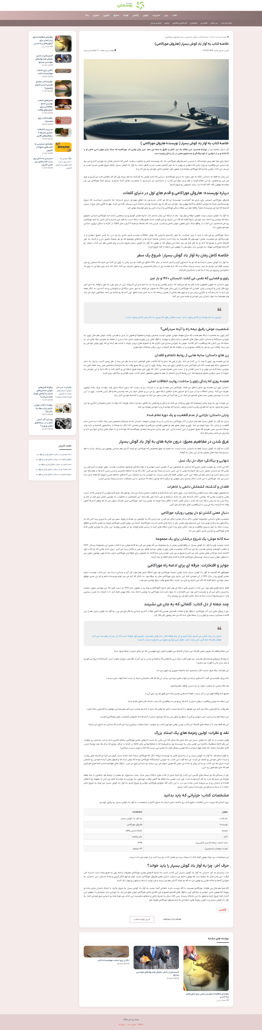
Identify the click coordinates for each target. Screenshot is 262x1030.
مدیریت (156, 15)
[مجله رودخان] (131, 5)
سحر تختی (67, 464)
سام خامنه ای (66, 469)
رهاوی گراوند (66, 459)
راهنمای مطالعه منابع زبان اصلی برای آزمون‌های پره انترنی (43, 40)
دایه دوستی (67, 454)
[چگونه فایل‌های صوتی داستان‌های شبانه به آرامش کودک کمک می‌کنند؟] (63, 392)
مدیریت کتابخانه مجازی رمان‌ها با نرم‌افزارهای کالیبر (45, 132)
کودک (125, 15)
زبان (166, 15)
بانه (87, 15)
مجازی (96, 15)
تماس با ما (132, 1024)
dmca (140, 1024)
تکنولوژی (193, 23)
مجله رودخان (226, 23)
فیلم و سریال (156, 23)
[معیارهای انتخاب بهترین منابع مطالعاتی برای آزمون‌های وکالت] (63, 104)
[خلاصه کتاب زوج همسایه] (63, 121)
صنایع (116, 15)
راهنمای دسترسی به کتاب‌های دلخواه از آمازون (43, 147)
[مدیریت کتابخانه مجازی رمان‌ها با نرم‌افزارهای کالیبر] (63, 132)
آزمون (145, 15)
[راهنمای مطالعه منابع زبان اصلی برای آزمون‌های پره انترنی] (206, 968)
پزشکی (166, 23)
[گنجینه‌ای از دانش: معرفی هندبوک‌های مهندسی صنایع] (156, 957)
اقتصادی (203, 23)
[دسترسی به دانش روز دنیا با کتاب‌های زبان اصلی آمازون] (63, 270)
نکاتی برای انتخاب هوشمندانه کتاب (113, 960)
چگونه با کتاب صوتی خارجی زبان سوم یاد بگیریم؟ (43, 408)
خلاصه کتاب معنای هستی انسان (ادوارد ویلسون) (44, 84)
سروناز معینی (66, 474)
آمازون (106, 15)
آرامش (136, 15)
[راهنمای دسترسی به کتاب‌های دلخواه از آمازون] (63, 147)
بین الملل (214, 23)
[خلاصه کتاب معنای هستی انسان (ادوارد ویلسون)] (63, 88)
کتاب (174, 15)
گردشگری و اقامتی (179, 23)
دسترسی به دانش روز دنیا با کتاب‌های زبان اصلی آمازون (43, 161)
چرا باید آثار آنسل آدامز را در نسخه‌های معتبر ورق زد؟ (44, 422)
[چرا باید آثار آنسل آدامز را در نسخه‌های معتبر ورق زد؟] (63, 423)
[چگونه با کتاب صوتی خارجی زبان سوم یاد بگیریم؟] (63, 408)
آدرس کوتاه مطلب (142, 919)
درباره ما (122, 1024)
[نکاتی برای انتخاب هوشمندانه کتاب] (106, 951)
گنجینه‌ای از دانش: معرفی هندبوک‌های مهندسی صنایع (44, 59)
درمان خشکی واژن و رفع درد (48, 454)
